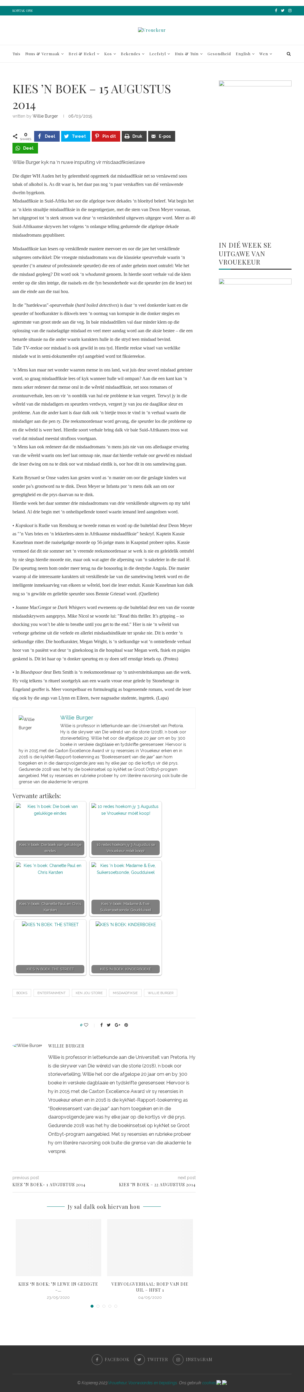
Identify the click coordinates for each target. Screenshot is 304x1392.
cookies (209, 1382)
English (243, 53)
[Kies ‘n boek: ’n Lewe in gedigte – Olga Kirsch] (59, 1247)
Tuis (16, 53)
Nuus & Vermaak (42, 53)
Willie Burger (45, 116)
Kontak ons (22, 10)
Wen (263, 53)
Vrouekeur (117, 1382)
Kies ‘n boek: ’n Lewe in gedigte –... (58, 1287)
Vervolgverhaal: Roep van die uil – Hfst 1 (150, 1287)
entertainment (51, 993)
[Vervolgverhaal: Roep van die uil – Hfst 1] (150, 1247)
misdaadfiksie (125, 993)
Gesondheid (219, 53)
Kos (108, 53)
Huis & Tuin (187, 53)
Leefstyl (157, 53)
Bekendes (130, 53)
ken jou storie (89, 993)
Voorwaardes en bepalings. (153, 1382)
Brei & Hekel (82, 53)
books (21, 993)
